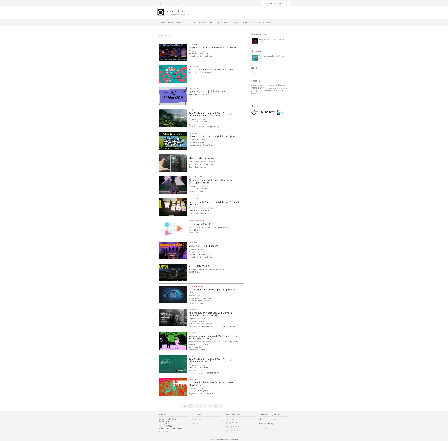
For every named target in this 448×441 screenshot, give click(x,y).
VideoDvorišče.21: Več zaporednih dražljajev (212, 136)
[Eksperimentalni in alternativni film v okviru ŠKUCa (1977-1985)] (173, 185)
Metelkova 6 (267, 22)
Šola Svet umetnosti (183, 22)
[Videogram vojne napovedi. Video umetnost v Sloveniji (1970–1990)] (173, 341)
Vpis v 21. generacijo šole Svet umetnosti (210, 91)
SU (165, 3)
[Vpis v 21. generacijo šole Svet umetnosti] (173, 96)
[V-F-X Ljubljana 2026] (173, 272)
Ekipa (196, 423)
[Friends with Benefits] (173, 228)
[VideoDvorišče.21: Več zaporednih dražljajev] (173, 141)
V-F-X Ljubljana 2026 (199, 266)
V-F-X (226, 22)
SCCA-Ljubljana (178, 10)
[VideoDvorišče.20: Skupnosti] (173, 250)
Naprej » (218, 406)
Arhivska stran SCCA (233, 430)
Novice (170, 22)
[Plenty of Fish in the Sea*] (173, 163)
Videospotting (231, 427)
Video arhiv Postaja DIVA (203, 22)
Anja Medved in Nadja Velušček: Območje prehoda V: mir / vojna (210, 360)
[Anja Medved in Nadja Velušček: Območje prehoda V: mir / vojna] (173, 364)
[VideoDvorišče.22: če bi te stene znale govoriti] (173, 52)
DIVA (169, 3)
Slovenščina (264, 428)
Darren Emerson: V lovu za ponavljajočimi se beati (212, 291)
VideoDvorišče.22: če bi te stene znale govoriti (213, 47)
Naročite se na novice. (269, 419)
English (160, 3)
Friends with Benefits (200, 224)
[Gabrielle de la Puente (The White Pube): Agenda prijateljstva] (173, 207)
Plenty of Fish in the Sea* (202, 158)
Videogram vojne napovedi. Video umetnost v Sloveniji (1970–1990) (213, 337)
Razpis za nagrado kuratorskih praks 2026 (211, 69)
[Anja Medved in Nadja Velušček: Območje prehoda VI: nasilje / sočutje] (173, 317)
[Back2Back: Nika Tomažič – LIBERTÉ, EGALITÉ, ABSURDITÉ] (173, 387)
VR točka (200, 286)
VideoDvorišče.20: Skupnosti (204, 246)
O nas (258, 22)
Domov (162, 22)
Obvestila (192, 177)
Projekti (218, 22)
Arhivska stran (177, 3)
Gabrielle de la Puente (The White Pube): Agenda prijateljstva (214, 203)
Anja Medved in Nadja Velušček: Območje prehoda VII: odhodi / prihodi (210, 114)
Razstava (191, 221)
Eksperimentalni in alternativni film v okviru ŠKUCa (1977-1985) (212, 181)
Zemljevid (164, 432)
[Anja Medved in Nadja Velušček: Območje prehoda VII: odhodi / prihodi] (173, 118)
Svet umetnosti (193, 66)
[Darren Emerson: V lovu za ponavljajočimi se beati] (173, 294)
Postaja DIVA (193, 44)
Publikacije (235, 22)
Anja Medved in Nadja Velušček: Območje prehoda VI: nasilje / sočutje (210, 314)
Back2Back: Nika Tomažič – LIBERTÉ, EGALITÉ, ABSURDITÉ (213, 383)
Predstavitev (198, 419)
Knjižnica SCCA (247, 22)
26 (210, 406)
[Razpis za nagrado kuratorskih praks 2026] (173, 74)
